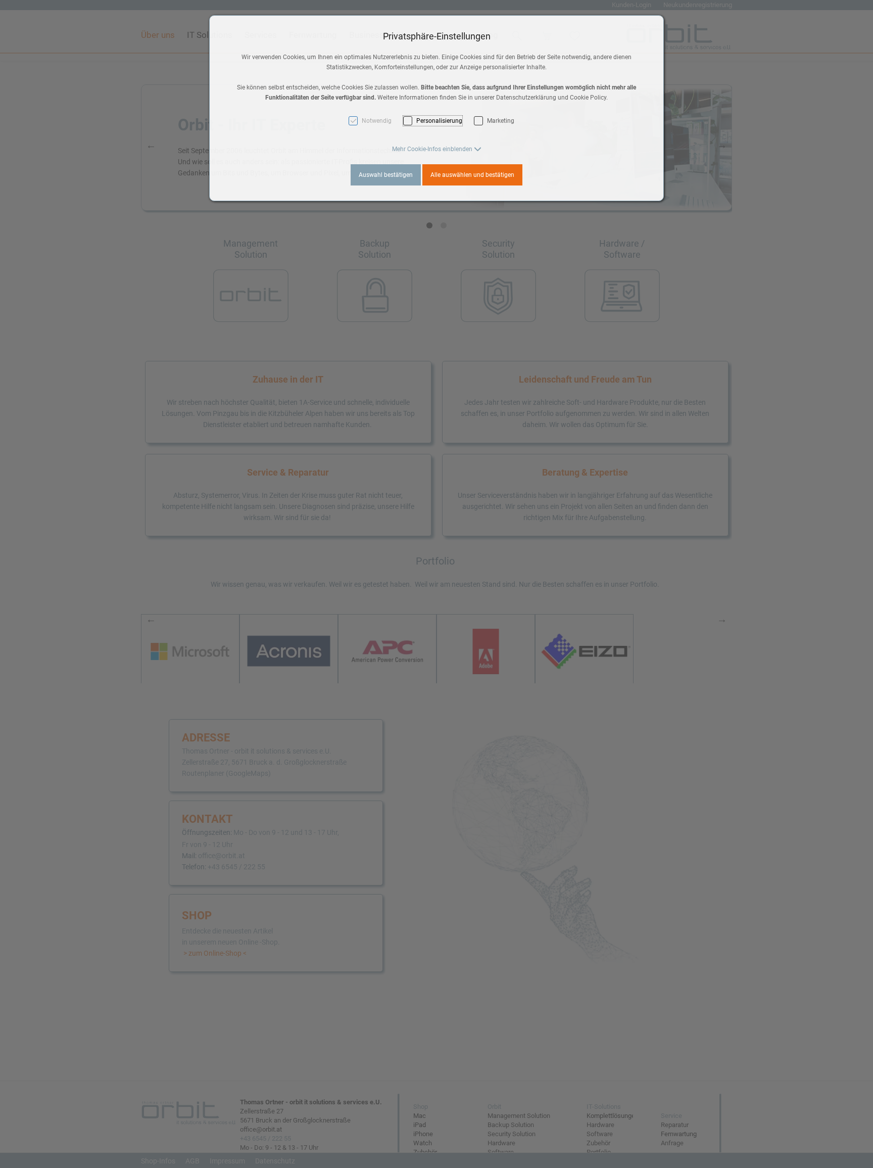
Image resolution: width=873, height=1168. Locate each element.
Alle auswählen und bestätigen (472, 174)
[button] (436, 149)
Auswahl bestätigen (386, 174)
